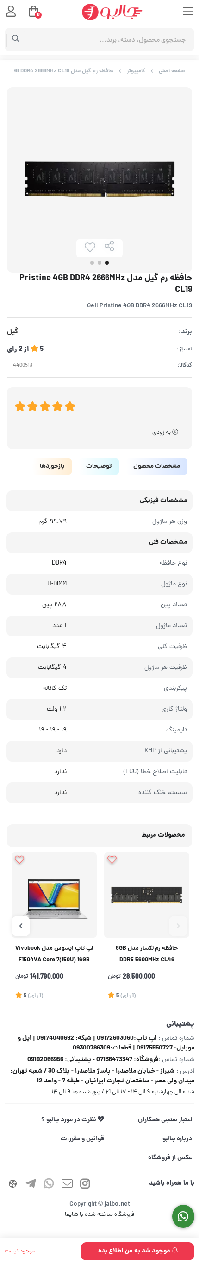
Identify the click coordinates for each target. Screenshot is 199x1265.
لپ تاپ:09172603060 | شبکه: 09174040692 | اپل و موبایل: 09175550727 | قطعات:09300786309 (106, 1043)
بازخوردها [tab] (52, 466)
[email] (67, 1185)
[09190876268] (183, 1216)
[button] (178, 926)
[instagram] (85, 1185)
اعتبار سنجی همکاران (165, 1120)
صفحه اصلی (172, 71)
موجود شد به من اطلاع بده (135, 1251)
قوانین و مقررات (82, 1139)
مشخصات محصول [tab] (156, 466)
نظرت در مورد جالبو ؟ (69, 1120)
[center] (15, 40)
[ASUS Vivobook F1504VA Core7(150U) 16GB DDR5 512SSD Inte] (54, 895)
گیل (12, 332)
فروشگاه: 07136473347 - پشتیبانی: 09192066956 (92, 1060)
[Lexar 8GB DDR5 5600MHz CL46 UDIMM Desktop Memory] (146, 895)
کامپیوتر (136, 71)
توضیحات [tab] (99, 466)
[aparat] (13, 1185)
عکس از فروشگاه (170, 1158)
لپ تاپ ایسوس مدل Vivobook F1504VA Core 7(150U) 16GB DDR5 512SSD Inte (54, 955)
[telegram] (31, 1185)
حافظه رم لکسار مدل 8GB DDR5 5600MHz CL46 (147, 954)
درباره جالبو (177, 1139)
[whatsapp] (49, 1185)
